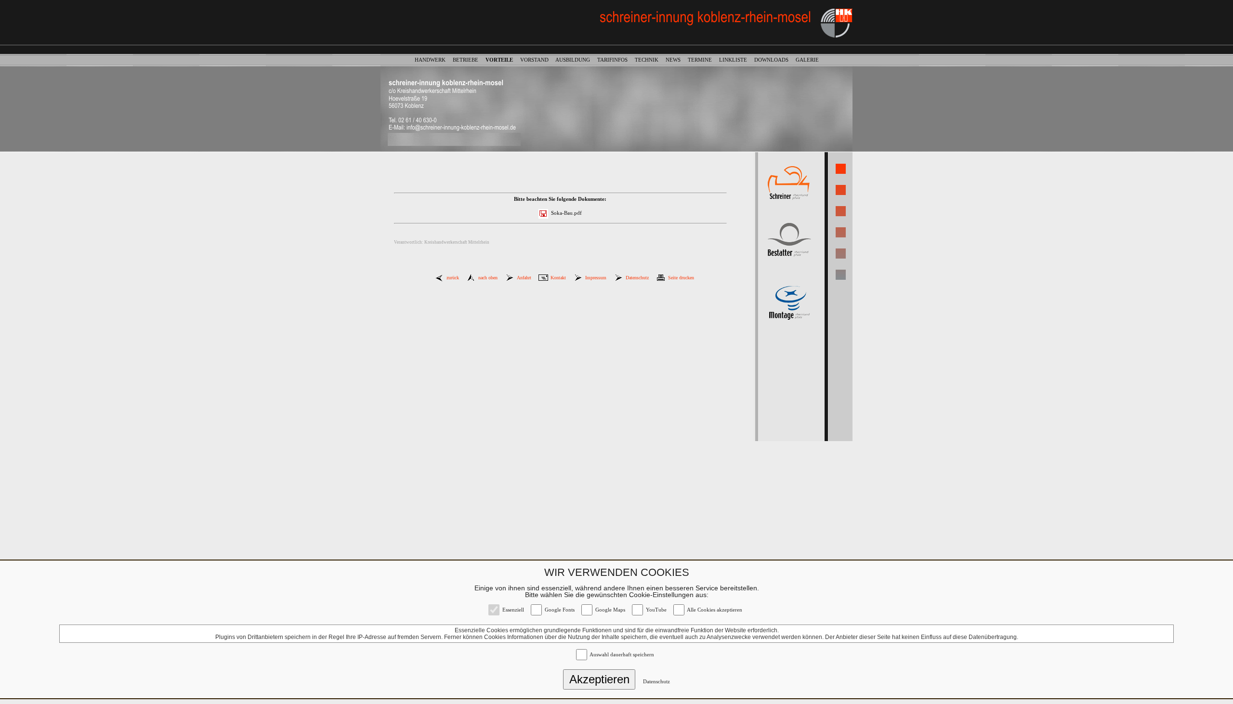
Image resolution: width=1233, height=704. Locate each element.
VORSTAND (537, 60)
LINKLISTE (736, 60)
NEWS (676, 60)
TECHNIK (649, 60)
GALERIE (807, 60)
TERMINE (703, 60)
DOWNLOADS (774, 60)
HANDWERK (433, 60)
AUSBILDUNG (575, 60)
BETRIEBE (468, 60)
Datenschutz (656, 681)
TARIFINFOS (615, 60)
